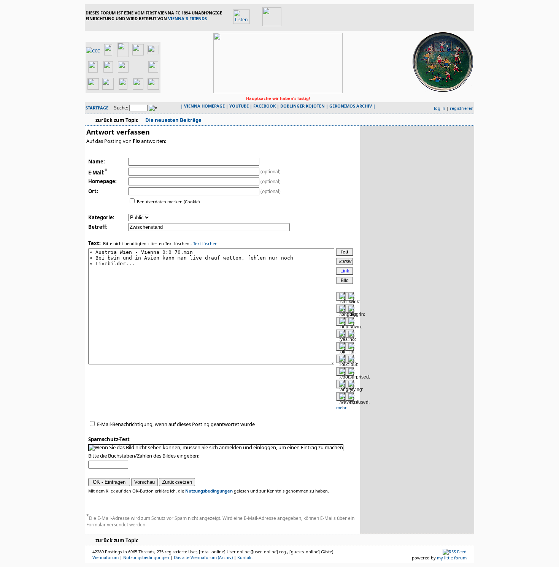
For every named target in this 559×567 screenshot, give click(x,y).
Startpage (97, 108)
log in (439, 108)
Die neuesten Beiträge (173, 120)
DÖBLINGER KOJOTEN (302, 106)
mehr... (342, 407)
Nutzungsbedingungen (209, 491)
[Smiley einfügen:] (340, 296)
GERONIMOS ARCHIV (350, 106)
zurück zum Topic (116, 120)
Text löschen (205, 243)
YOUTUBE (239, 106)
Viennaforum (105, 557)
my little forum (452, 558)
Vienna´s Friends (187, 18)
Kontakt (245, 557)
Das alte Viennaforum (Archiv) (203, 557)
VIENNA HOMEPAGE (204, 106)
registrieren (461, 108)
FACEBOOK (264, 106)
